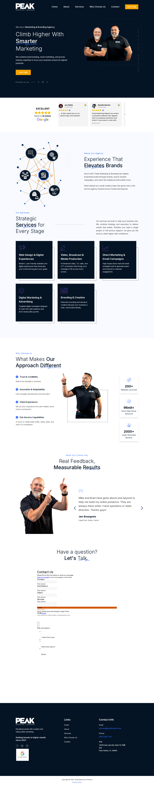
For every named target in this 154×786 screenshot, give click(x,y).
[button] (124, 114)
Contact (115, 6)
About (66, 6)
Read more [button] (65, 123)
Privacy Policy (77, 782)
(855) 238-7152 (105, 737)
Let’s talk (23, 72)
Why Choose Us (97, 6)
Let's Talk (131, 7)
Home (55, 6)
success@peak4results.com (110, 728)
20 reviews (46, 116)
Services (79, 6)
